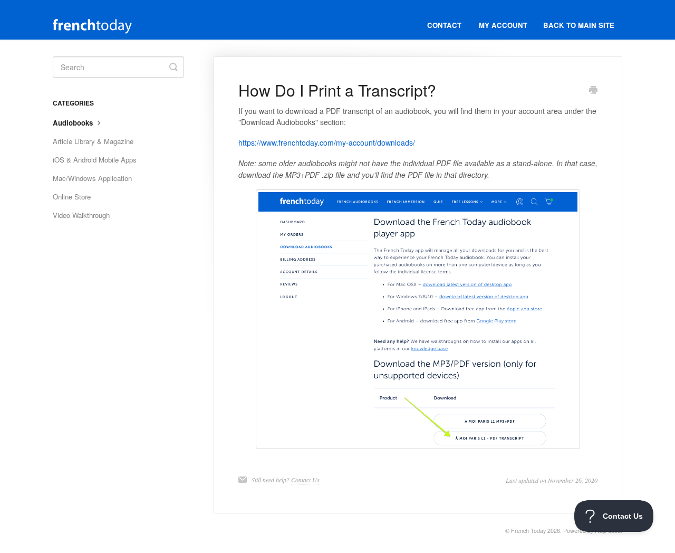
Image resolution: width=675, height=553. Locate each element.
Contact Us (305, 479)
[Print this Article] (593, 91)
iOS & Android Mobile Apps (95, 160)
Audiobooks (74, 123)
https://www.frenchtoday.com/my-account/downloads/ (326, 142)
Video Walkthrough (81, 215)
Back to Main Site (578, 25)
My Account (503, 25)
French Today (528, 531)
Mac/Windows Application (92, 178)
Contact (444, 25)
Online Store (72, 197)
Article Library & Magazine (93, 141)
